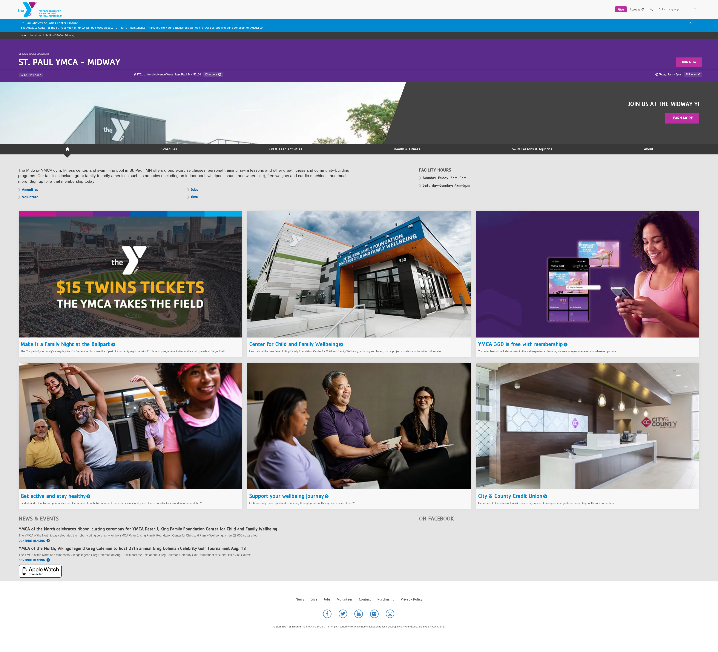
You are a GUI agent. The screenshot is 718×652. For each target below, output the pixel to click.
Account (635, 9)
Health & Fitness (407, 149)
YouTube (358, 614)
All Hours (691, 74)
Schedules (169, 149)
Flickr (374, 614)
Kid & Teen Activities (285, 149)
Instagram (390, 614)
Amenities (30, 189)
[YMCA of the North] (39, 9)
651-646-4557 (32, 74)
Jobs (194, 189)
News (300, 599)
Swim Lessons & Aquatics (532, 149)
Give (621, 9)
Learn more (682, 118)
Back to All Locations (35, 53)
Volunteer (30, 197)
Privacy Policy (411, 599)
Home (22, 35)
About (648, 149)
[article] (359, 25)
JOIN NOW (689, 62)
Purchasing (385, 599)
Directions (211, 74)
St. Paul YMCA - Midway (69, 62)
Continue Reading (32, 540)
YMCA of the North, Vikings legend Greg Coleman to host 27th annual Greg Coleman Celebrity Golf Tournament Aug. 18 (132, 548)
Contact (365, 599)
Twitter (343, 614)
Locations (35, 35)
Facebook (327, 614)
